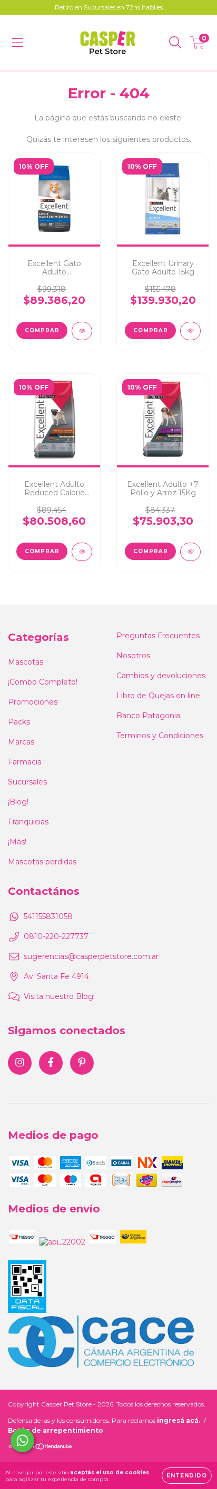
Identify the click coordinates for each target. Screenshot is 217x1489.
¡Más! (17, 842)
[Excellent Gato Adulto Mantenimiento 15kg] (82, 331)
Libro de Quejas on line (158, 695)
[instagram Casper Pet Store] (20, 1063)
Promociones (32, 702)
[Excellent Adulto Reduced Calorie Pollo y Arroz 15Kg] (82, 552)
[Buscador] (175, 42)
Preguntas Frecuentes (158, 635)
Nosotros (133, 655)
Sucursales (27, 782)
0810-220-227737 (56, 936)
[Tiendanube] (41, 1448)
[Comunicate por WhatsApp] (22, 1440)
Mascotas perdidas (42, 861)
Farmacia (25, 762)
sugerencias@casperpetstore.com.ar (91, 956)
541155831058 (48, 916)
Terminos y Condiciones (159, 735)
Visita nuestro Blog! (59, 996)
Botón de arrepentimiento (55, 1430)
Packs (19, 722)
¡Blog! (18, 802)
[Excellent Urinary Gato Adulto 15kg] (190, 331)
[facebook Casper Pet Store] (51, 1063)
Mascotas (25, 662)
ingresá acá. (178, 1420)
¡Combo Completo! (42, 682)
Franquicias (28, 822)
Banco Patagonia (148, 715)
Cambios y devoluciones (160, 675)
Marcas (21, 742)
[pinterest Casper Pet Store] (82, 1063)
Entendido (186, 1475)
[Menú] (17, 42)
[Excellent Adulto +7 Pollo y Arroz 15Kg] (190, 552)
